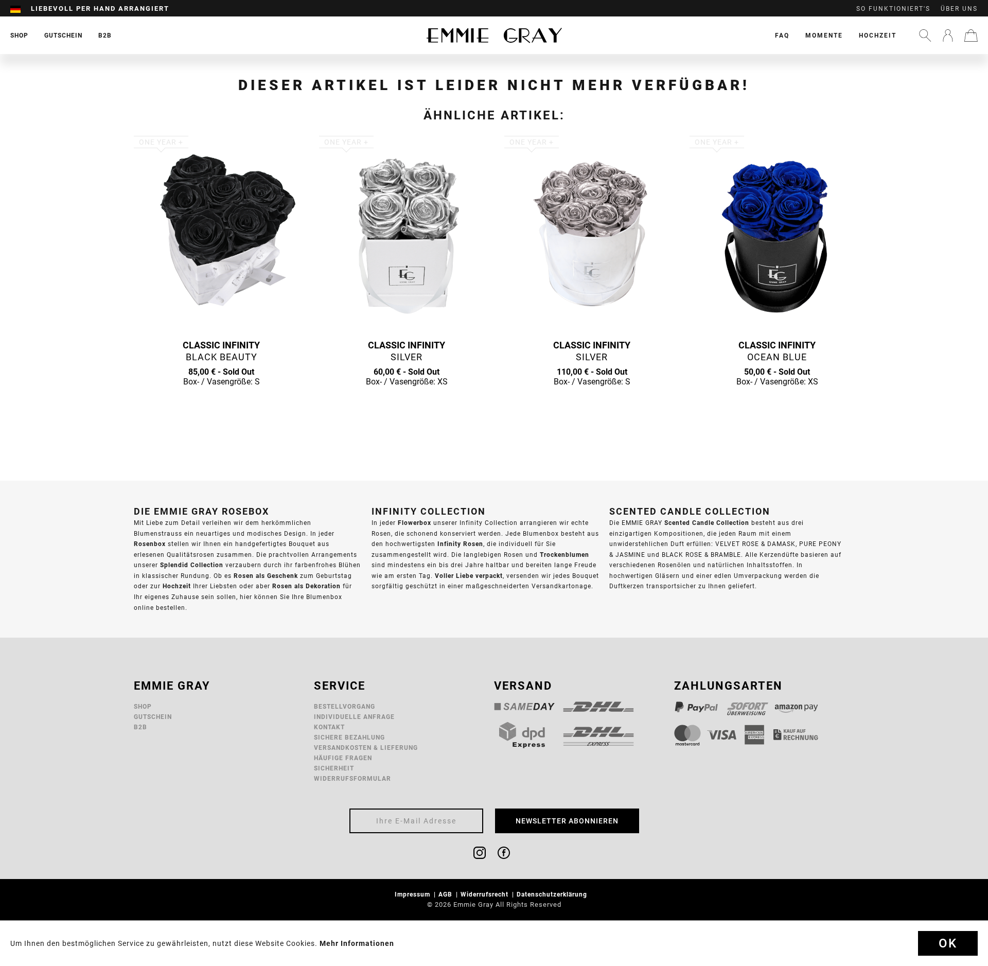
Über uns (959, 8)
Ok (948, 943)
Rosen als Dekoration (306, 586)
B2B (140, 727)
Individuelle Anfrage (354, 717)
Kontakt (329, 727)
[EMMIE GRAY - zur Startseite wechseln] (494, 35)
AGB (446, 894)
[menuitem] (20, 9)
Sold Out (221, 401)
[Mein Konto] (948, 35)
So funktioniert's (893, 8)
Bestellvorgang (344, 706)
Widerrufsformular (352, 778)
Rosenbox (150, 544)
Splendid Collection (191, 565)
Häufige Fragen (343, 758)
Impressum (413, 894)
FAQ (782, 35)
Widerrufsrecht (485, 894)
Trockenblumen (564, 554)
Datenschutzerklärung (553, 894)
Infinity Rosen (460, 544)
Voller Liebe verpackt (469, 575)
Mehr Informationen (357, 943)
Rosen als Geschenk (266, 575)
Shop (143, 706)
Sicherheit (334, 768)
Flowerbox (414, 522)
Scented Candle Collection (706, 522)
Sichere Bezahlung (349, 737)
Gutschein (153, 717)
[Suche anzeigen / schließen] (925, 35)
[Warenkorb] (971, 35)
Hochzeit (877, 35)
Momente (824, 35)
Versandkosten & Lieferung (366, 747)
